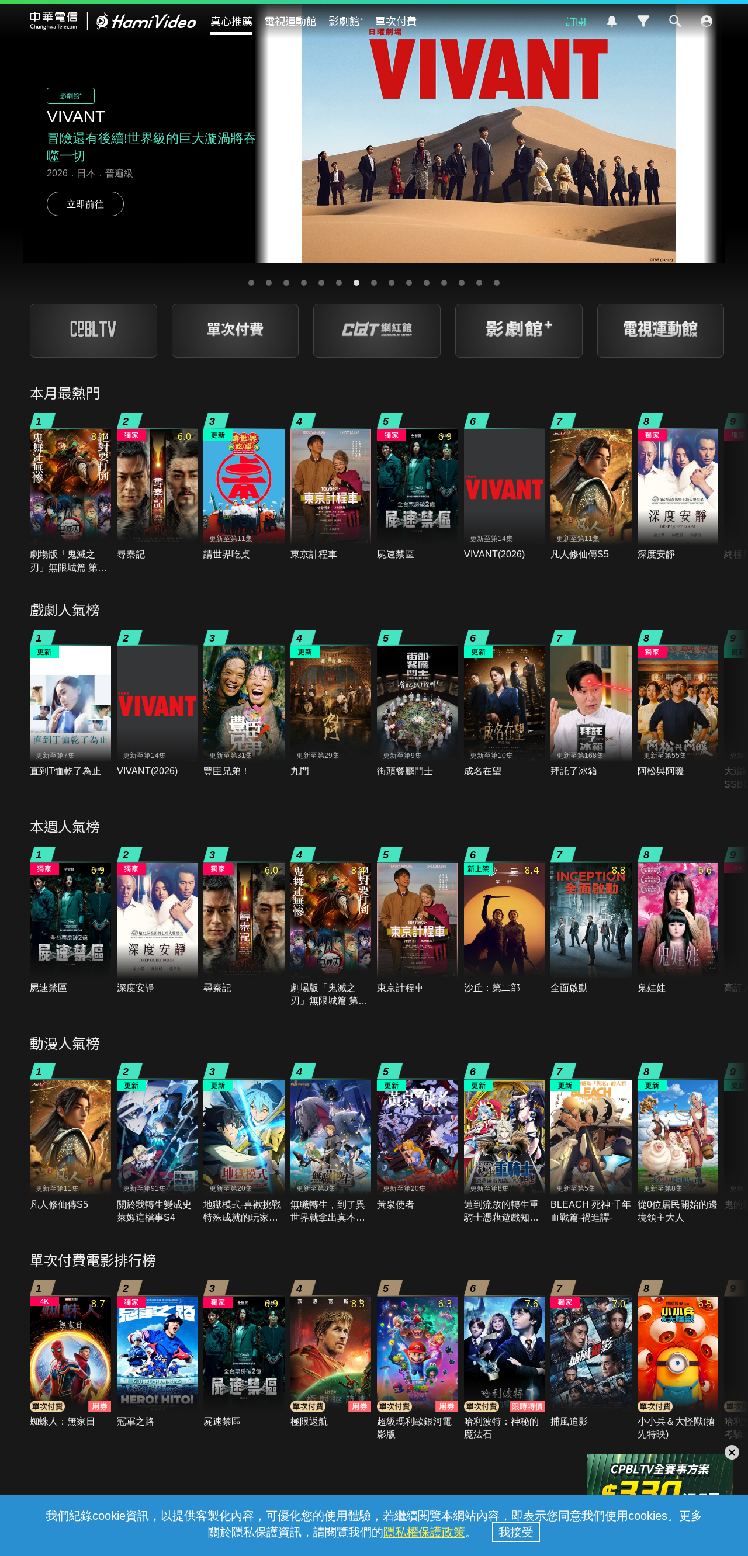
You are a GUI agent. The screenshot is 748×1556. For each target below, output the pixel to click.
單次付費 (396, 20)
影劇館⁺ (345, 20)
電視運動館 (290, 20)
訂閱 (575, 21)
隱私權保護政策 (424, 1532)
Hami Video (113, 21)
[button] (251, 283)
